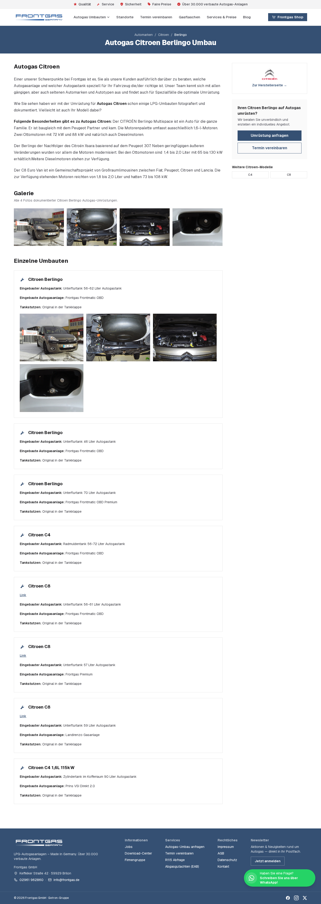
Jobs (129, 847)
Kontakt (223, 866)
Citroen (163, 35)
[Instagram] (296, 898)
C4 (250, 175)
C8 (289, 175)
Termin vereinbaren (156, 17)
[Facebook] (288, 898)
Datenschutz (227, 860)
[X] (304, 898)
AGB (221, 853)
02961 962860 (31, 880)
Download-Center (138, 853)
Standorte (124, 17)
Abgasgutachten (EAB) (182, 866)
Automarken (143, 35)
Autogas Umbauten (90, 17)
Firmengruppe (135, 860)
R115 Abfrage (175, 860)
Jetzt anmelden (268, 861)
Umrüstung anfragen (269, 135)
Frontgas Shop (290, 17)
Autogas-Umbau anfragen (184, 847)
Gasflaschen (189, 17)
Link (23, 595)
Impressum (226, 847)
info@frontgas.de (66, 880)
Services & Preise (221, 17)
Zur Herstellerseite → (269, 85)
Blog (247, 17)
